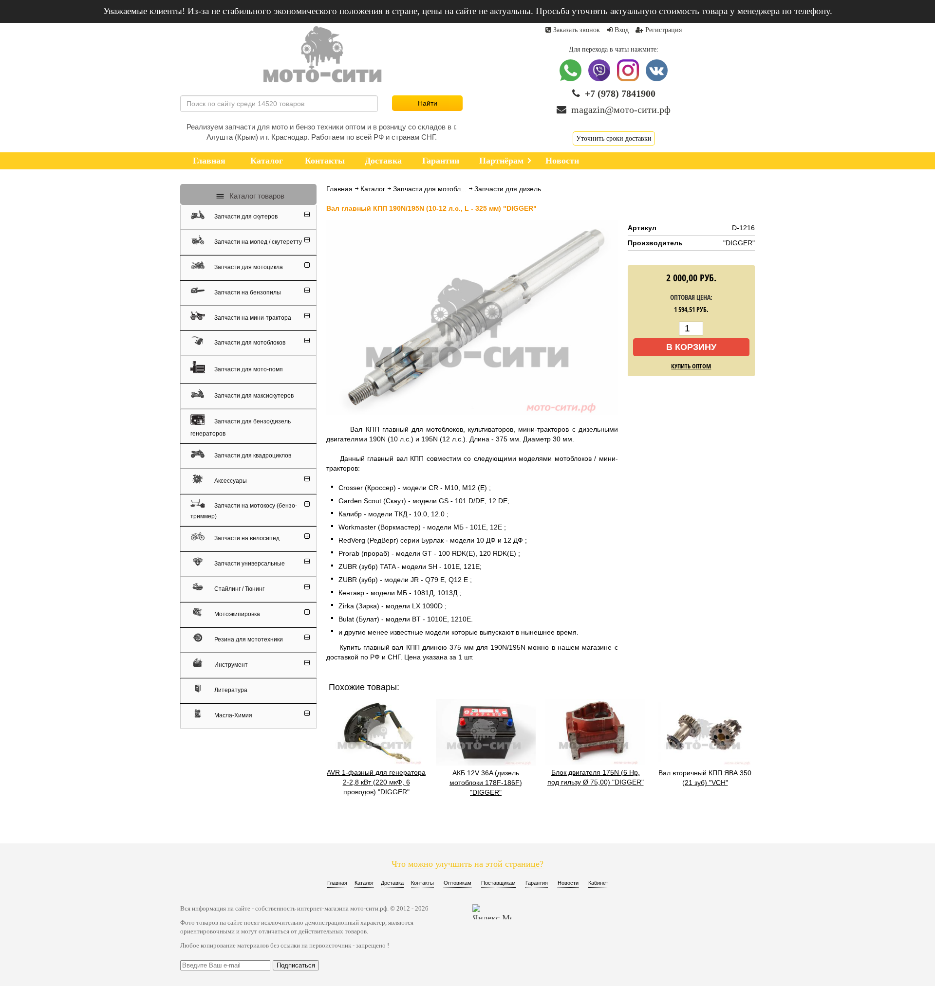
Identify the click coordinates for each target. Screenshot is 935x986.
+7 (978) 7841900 (620, 93)
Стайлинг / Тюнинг (238, 588)
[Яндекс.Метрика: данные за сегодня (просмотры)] (491, 911)
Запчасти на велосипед (246, 538)
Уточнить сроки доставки (614, 138)
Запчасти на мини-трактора (252, 317)
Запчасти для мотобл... (430, 189)
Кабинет (598, 883)
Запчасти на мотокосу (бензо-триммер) (243, 510)
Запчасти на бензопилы (247, 292)
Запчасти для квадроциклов (252, 455)
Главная (339, 189)
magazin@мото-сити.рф (621, 109)
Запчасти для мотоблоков (249, 342)
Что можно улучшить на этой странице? (467, 864)
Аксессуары (230, 480)
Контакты (422, 883)
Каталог (372, 189)
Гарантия (536, 883)
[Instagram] (629, 79)
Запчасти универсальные (249, 563)
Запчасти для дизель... (510, 189)
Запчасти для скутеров (245, 216)
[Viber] (600, 79)
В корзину (691, 347)
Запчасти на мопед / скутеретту (257, 241)
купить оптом (691, 366)
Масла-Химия (232, 715)
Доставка (392, 883)
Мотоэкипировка (236, 614)
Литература (230, 690)
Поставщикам (498, 883)
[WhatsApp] (571, 79)
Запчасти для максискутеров (253, 395)
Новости (568, 883)
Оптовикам (457, 883)
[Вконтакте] (657, 79)
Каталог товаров (255, 196)
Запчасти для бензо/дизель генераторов (240, 427)
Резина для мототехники (248, 639)
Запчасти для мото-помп (248, 368)
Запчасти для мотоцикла (248, 267)
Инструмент (230, 664)
